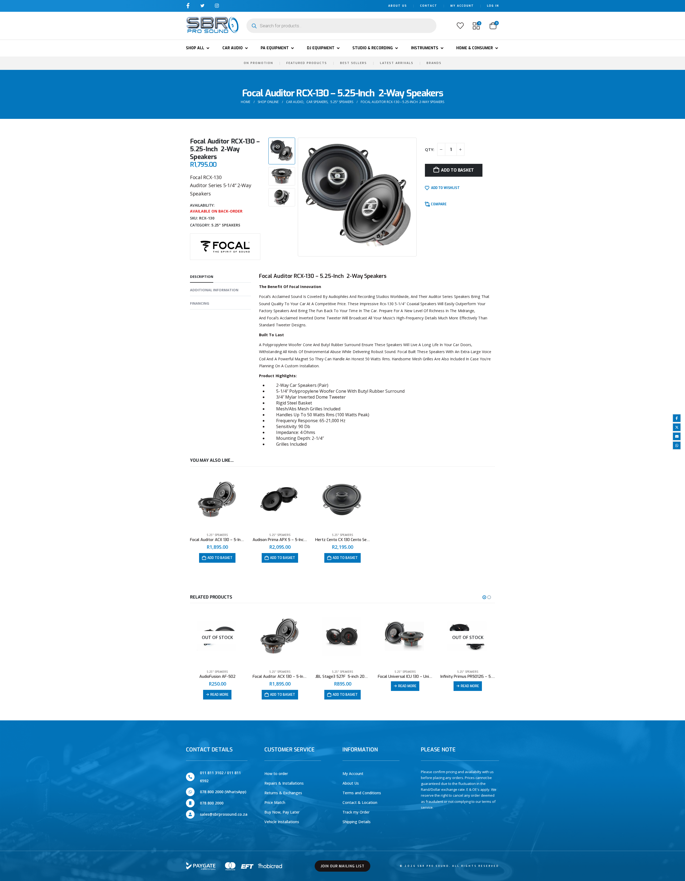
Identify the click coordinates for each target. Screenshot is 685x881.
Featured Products (306, 63)
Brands (434, 63)
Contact (428, 5)
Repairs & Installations (284, 783)
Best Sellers (353, 63)
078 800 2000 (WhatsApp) (223, 791)
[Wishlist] (460, 25)
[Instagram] (217, 5)
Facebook (676, 418)
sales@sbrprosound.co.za (224, 814)
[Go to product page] (217, 500)
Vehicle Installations (281, 821)
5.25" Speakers (225, 225)
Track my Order (356, 812)
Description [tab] (201, 276)
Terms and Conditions (361, 792)
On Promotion (258, 63)
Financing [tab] (199, 303)
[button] (198, 48)
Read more (219, 695)
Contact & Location (359, 802)
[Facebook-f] (188, 5)
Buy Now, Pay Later (281, 812)
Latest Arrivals (396, 63)
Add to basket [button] (220, 558)
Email (676, 436)
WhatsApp (676, 445)
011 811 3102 (211, 772)
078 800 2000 (211, 803)
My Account (462, 5)
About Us (397, 5)
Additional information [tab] (214, 290)
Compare (439, 204)
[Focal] (225, 246)
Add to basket (457, 170)
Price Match (274, 802)
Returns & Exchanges (283, 792)
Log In (493, 5)
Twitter (676, 427)
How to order (276, 773)
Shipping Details (356, 821)
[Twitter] (202, 5)
